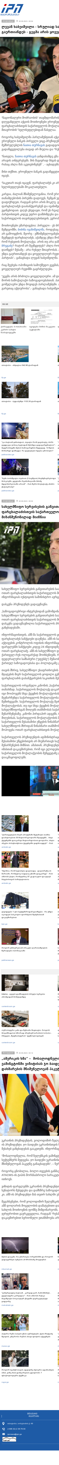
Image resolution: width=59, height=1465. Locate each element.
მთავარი (32, 1414)
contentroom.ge (8, 1006)
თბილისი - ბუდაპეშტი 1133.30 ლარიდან (21, 401)
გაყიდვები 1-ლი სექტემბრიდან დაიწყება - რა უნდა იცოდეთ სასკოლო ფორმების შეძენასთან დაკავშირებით (27, 915)
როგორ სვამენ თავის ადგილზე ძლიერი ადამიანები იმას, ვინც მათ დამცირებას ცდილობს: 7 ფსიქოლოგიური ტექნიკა (28, 1373)
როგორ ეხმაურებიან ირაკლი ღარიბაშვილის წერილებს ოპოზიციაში (24, 949)
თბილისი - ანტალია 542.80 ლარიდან (20, 365)
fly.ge (4, 377)
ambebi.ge (6, 847)
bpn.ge (4, 924)
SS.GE (5, 304)
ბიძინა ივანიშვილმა (31, 229)
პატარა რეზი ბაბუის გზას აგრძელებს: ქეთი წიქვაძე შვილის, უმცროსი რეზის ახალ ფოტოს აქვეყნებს (27, 1335)
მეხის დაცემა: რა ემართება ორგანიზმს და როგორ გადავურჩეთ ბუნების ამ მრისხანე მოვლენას (27, 1258)
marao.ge (6, 1346)
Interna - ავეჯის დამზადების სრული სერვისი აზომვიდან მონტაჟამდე (23, 995)
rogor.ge (5, 1382)
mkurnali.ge (7, 1269)
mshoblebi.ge (7, 1305)
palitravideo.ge (8, 454)
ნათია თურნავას (34, 145)
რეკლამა (34, 1416)
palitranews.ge (8, 960)
